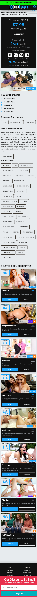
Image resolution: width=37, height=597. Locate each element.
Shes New (18, 211)
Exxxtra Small (19, 181)
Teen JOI (5, 232)
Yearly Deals (29, 122)
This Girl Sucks (8, 252)
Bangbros (6, 465)
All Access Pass (15, 122)
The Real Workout (9, 247)
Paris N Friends (8, 206)
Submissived (20, 222)
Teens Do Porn (28, 232)
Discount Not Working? (19, 50)
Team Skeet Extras (9, 227)
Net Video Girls (8, 535)
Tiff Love (20, 252)
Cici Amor (31, 176)
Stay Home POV (23, 216)
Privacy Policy (27, 572)
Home (9, 567)
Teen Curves (24, 227)
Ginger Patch (7, 186)
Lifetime (9, 572)
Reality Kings (7, 395)
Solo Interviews (8, 216)
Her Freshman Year (22, 186)
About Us (27, 567)
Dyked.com (6, 181)
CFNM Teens (19, 176)
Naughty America (9, 326)
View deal (27, 299)
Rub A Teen (20, 206)
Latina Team (21, 191)
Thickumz (22, 247)
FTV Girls (5, 500)
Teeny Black (23, 242)
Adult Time (6, 430)
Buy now (10, 299)
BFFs (15, 165)
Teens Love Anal (8, 237)
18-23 (4, 122)
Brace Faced (24, 170)
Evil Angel (6, 361)
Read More (7, 157)
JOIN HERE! (18, 34)
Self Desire (6, 211)
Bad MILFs (6, 165)
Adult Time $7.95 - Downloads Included (18, 2)
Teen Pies (16, 232)
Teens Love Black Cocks (26, 237)
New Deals (10, 570)
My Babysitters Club (10, 201)
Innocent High (8, 191)
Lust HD (18, 196)
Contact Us (27, 570)
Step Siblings (7, 222)
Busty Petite (7, 176)
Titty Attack (7, 257)
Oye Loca (24, 201)
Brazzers (5, 291)
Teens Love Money (9, 242)
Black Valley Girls (9, 170)
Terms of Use (27, 575)
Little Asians (7, 196)
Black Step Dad (26, 165)
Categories (10, 575)
